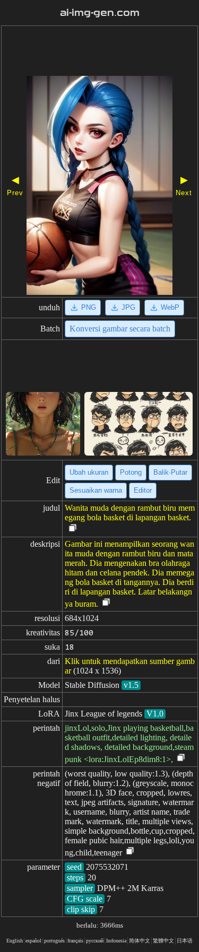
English (14, 941)
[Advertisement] (99, 52)
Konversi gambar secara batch (120, 328)
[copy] (73, 528)
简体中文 (139, 941)
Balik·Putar (170, 472)
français (75, 941)
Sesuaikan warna (96, 490)
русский (94, 941)
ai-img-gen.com (100, 13)
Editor (143, 490)
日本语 (185, 941)
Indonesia (116, 941)
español (33, 941)
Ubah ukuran (89, 472)
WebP (170, 307)
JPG (128, 307)
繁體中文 (163, 941)
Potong (131, 472)
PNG (88, 307)
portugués (54, 941)
